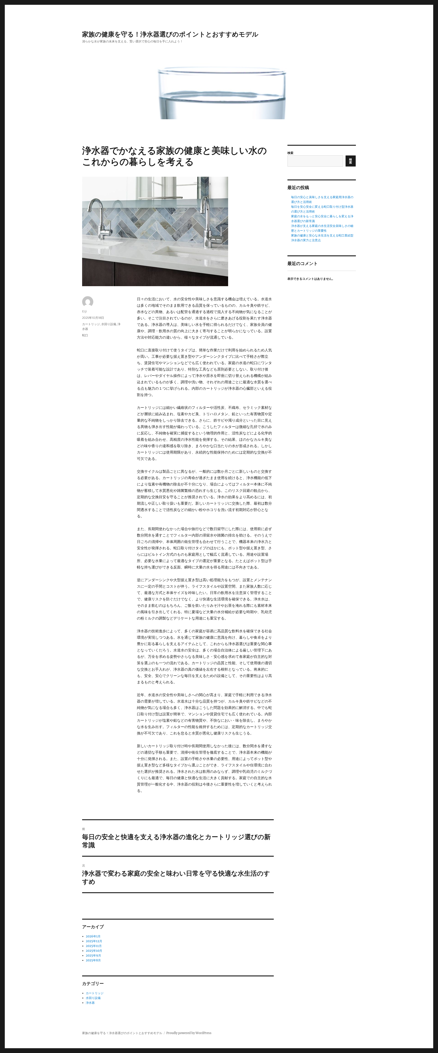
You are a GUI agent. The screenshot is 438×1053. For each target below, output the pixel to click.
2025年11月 (94, 946)
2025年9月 (93, 955)
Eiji (84, 311)
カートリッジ (91, 324)
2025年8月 (93, 960)
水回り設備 (108, 324)
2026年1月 (93, 936)
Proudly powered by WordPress (188, 1033)
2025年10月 (94, 951)
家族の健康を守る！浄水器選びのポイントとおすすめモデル (170, 34)
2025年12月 (94, 941)
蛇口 (85, 335)
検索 (290, 153)
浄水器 (90, 1003)
